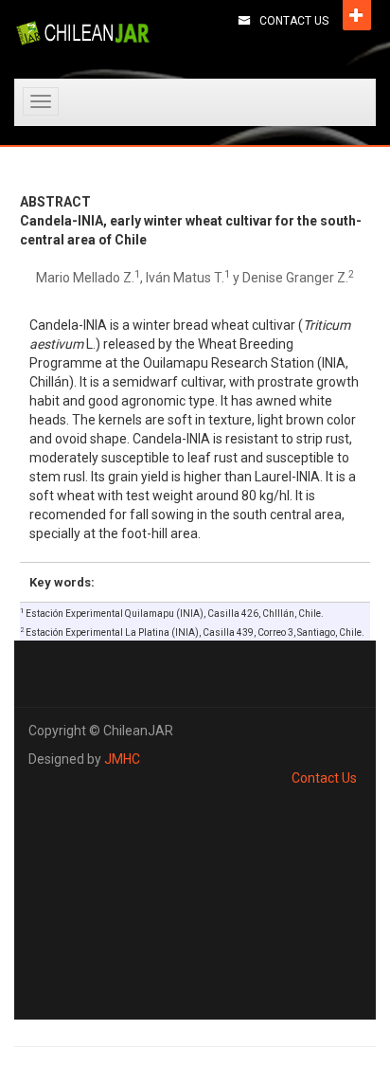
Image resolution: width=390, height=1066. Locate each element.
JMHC (122, 759)
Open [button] (357, 15)
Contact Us (293, 20)
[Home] (82, 33)
